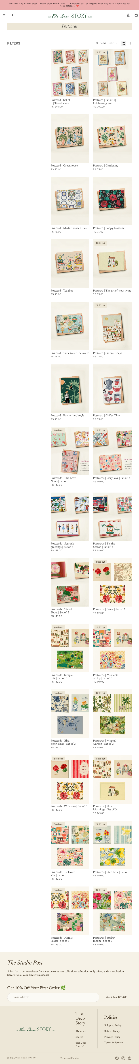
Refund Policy (112, 1031)
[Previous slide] (55, 73)
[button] (113, 43)
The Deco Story (25, 1058)
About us (80, 1031)
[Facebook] (117, 1058)
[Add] (84, 91)
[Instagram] (123, 1058)
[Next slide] (85, 73)
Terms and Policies (69, 1058)
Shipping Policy (113, 1025)
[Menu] (4, 15)
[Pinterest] (129, 1058)
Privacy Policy (112, 1037)
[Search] (12, 15)
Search (79, 1037)
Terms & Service (113, 1043)
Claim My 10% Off (116, 997)
